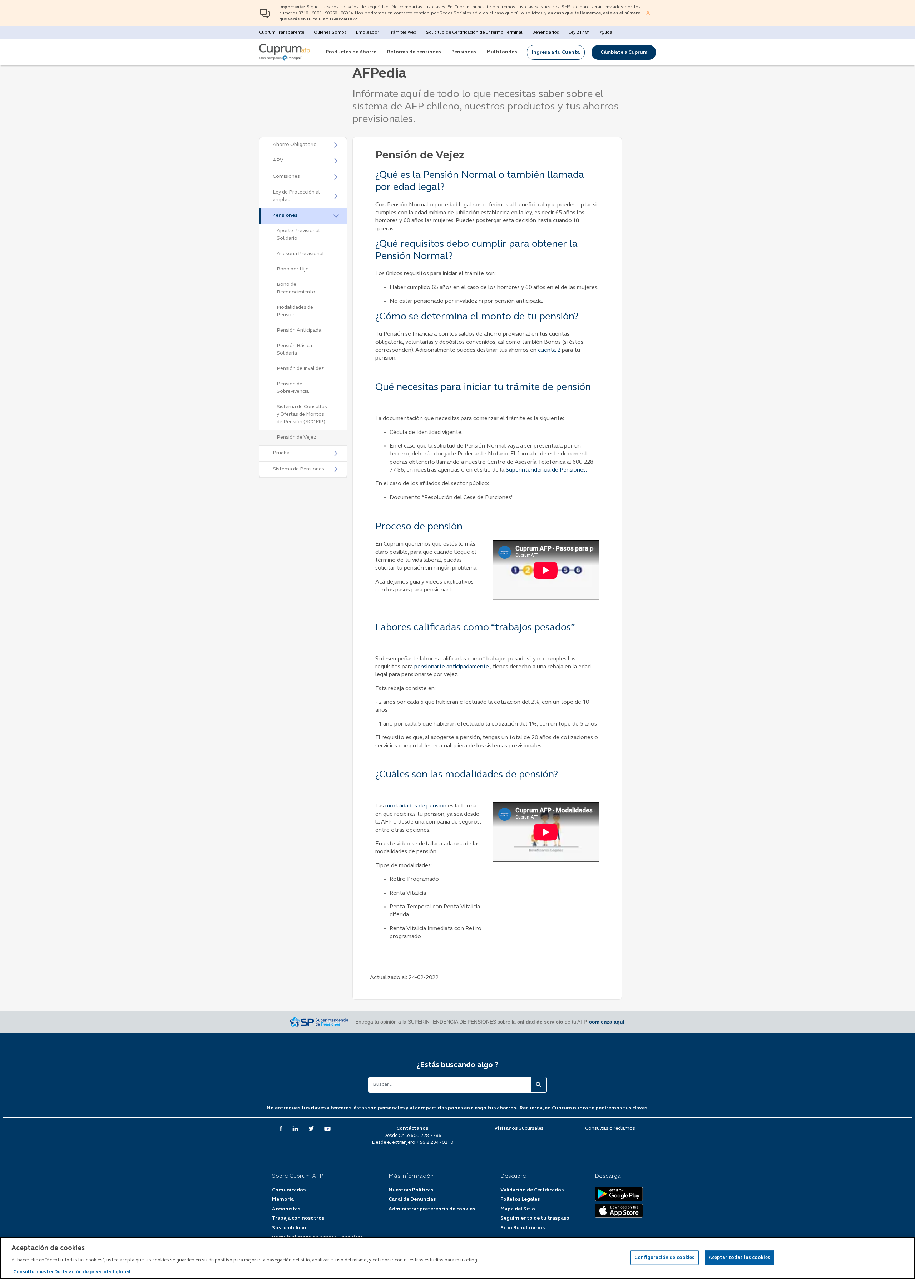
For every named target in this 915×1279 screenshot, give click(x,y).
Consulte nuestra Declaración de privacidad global (71, 1271)
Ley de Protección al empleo (296, 196)
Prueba (281, 453)
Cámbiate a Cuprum (623, 52)
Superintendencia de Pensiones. (546, 470)
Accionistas (286, 1209)
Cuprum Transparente (281, 32)
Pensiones (463, 52)
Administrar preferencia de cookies (432, 1209)
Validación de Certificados (532, 1190)
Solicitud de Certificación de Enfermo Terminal (474, 32)
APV (278, 160)
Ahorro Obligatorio (295, 144)
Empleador (367, 32)
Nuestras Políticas (411, 1190)
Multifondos (502, 52)
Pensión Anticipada (299, 330)
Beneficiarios (545, 32)
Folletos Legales (520, 1199)
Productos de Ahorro (351, 52)
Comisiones (286, 176)
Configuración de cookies (664, 1257)
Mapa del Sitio (517, 1209)
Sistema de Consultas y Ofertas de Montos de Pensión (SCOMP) (302, 414)
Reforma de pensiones (414, 52)
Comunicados (289, 1190)
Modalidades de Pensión (295, 311)
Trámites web (402, 32)
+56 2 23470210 (434, 1142)
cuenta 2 (549, 350)
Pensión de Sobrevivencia (293, 387)
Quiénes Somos (330, 32)
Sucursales (531, 1128)
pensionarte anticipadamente (451, 667)
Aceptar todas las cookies (739, 1257)
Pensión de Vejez (296, 437)
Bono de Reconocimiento (296, 288)
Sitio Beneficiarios (522, 1228)
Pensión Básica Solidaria (294, 349)
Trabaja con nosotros (298, 1218)
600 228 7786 (426, 1135)
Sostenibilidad (290, 1228)
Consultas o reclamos (610, 1128)
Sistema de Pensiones (298, 469)
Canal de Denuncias (412, 1199)
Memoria (283, 1199)
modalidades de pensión (416, 806)
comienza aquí (606, 1022)
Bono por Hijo (293, 269)
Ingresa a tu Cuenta (556, 52)
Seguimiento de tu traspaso (534, 1218)
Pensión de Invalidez (300, 368)
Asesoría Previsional (300, 254)
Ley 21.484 (579, 32)
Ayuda (606, 32)
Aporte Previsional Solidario (298, 234)
